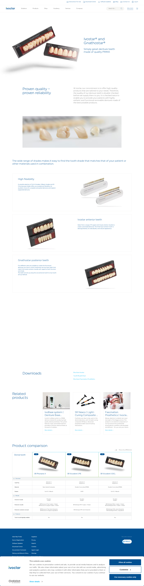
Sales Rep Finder (17, 536)
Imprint (34, 543)
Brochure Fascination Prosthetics (84, 379)
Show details (34, 582)
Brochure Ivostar (78, 372)
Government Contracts (19, 550)
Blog (117, 1)
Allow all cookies (125, 562)
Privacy (34, 540)
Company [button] (79, 8)
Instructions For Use (75, 1)
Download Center (91, 1)
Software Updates (106, 1)
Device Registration (18, 540)
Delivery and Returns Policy (20, 553)
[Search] (121, 8)
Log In (136, 1)
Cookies (34, 546)
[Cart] (137, 8)
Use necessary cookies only (125, 577)
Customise (124, 570)
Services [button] (67, 8)
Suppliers (34, 536)
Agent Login (35, 550)
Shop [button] (45, 8)
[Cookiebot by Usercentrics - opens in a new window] (14, 581)
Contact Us (126, 1)
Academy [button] (56, 8)
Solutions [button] (24, 8)
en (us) (130, 8)
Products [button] (35, 8)
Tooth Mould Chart (79, 376)
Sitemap (34, 553)
